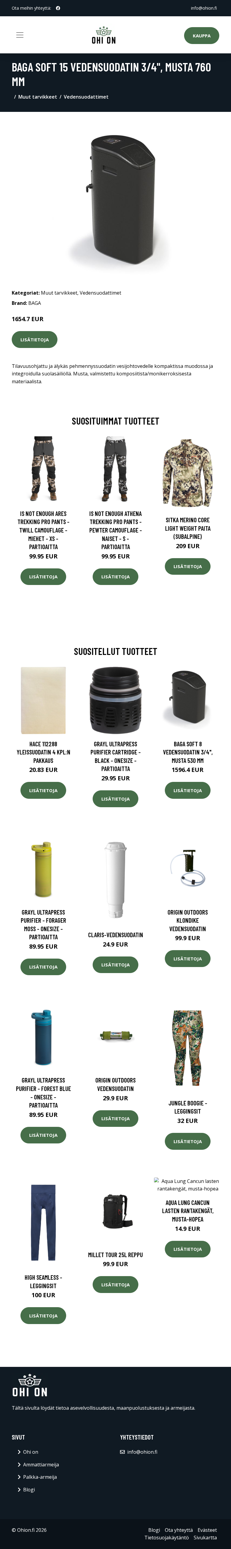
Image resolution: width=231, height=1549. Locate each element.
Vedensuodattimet (86, 96)
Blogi (29, 1489)
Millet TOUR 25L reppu (115, 1254)
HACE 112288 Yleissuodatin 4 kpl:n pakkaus (43, 752)
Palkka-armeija (40, 1477)
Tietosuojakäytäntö (166, 1537)
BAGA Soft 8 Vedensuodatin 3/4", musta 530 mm (188, 752)
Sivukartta (205, 1537)
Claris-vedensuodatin (115, 934)
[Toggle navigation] (20, 35)
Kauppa (202, 36)
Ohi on (30, 1452)
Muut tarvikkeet (37, 96)
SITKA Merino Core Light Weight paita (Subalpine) (188, 528)
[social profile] (58, 8)
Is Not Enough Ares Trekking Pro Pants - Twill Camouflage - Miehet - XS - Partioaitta (43, 530)
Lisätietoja (34, 340)
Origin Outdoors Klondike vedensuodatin (188, 920)
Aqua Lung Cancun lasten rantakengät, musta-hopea (188, 1211)
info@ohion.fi (204, 8)
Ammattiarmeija (41, 1464)
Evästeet (207, 1530)
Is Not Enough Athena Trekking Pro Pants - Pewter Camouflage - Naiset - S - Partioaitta (115, 530)
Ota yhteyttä (179, 1530)
